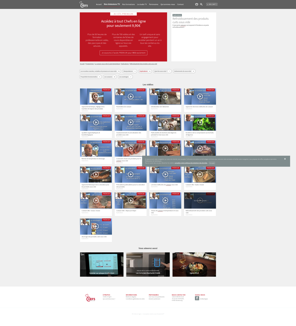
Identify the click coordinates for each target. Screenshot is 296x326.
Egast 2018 (194, 273)
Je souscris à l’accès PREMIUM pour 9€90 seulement (123, 53)
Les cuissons (108, 77)
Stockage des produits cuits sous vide (94, 237)
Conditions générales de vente (135, 299)
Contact (180, 4)
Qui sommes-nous (168, 4)
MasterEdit (160, 314)
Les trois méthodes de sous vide (164, 185)
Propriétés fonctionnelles (89, 77)
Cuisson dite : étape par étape (126, 211)
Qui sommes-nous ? (109, 299)
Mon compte (213, 4)
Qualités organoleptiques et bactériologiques (91, 134)
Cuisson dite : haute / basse (195, 185)
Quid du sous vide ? (161, 71)
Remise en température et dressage (93, 159)
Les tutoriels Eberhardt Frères (148, 273)
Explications (144, 71)
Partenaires (153, 4)
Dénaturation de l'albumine (160, 107)
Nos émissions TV (112, 4)
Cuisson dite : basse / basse (91, 211)
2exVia (152, 314)
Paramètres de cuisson (123, 107)
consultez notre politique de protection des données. (191, 163)
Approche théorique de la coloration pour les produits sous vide (95, 186)
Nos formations (128, 4)
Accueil (99, 4)
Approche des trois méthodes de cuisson (199, 107)
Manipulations (128, 71)
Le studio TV (142, 4)
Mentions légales (131, 297)
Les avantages (124, 77)
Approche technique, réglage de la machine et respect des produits (93, 108)
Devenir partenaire (154, 299)
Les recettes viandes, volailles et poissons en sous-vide (99, 71)
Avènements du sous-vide (182, 71)
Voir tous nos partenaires (156, 297)
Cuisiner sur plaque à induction (101, 273)
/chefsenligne (204, 299)
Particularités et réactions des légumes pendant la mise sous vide (163, 134)
